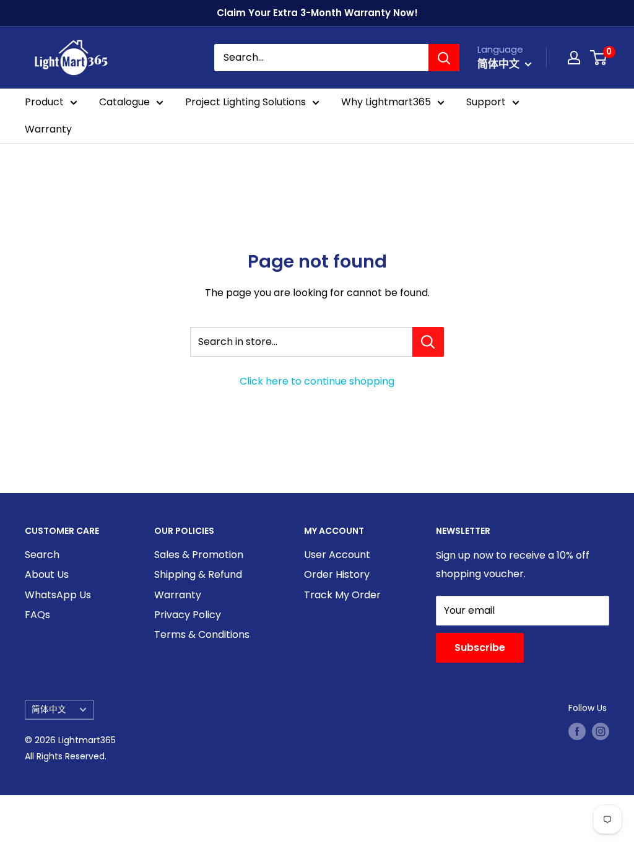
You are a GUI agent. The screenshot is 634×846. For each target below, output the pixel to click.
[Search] (443, 57)
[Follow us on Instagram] (600, 731)
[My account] (574, 57)
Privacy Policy (187, 615)
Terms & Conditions (202, 634)
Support (486, 102)
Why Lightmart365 (386, 102)
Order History (337, 574)
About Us (47, 574)
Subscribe (479, 647)
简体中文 (49, 709)
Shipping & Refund (198, 574)
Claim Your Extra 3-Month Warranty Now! (317, 12)
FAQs (37, 615)
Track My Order (342, 595)
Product (44, 102)
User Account (337, 554)
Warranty (48, 129)
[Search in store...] (428, 342)
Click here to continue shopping (317, 381)
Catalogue (124, 102)
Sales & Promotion (198, 554)
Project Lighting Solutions (245, 102)
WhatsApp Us (58, 595)
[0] (599, 57)
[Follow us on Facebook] (577, 731)
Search (42, 554)
